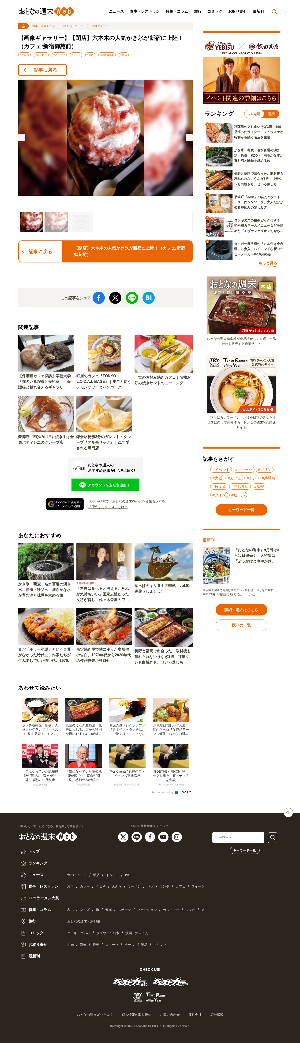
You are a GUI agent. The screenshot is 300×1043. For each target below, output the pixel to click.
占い (70, 910)
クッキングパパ (78, 933)
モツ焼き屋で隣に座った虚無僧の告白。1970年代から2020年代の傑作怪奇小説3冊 (103, 655)
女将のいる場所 (85, 583)
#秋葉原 (219, 486)
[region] (105, 156)
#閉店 (123, 54)
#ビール (238, 495)
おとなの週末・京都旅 (83, 921)
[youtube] (164, 836)
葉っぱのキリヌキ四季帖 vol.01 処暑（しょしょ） (162, 588)
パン (150, 886)
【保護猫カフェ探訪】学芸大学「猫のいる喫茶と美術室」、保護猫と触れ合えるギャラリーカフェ (44, 382)
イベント (112, 875)
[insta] (177, 836)
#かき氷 (24, 54)
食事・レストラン (145, 11)
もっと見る (268, 263)
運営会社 (195, 1015)
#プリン (76, 54)
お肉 (70, 945)
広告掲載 (216, 1015)
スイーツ (198, 886)
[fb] (150, 836)
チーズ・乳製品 (135, 945)
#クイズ (219, 495)
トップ (34, 851)
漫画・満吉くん (136, 933)
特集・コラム (177, 11)
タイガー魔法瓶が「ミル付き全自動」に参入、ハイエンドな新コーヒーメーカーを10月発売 (258, 249)
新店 (96, 875)
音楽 (108, 910)
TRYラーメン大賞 (43, 898)
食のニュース (77, 875)
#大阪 (217, 478)
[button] (21, 137)
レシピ (190, 910)
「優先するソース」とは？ (108, 507)
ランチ (164, 886)
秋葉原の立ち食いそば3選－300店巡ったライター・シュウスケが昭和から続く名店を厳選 (258, 132)
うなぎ (101, 886)
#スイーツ (59, 54)
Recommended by (162, 792)
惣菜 (96, 945)
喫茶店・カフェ (73, 26)
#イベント (221, 469)
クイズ (85, 910)
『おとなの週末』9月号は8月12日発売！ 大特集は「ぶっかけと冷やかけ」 (256, 555)
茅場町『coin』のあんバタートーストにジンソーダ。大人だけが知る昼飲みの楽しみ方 (258, 202)
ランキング (37, 863)
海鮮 (83, 945)
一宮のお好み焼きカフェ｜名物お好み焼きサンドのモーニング (163, 380)
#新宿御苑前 (107, 54)
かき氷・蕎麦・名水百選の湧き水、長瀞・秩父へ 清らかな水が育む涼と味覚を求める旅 (44, 589)
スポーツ (124, 910)
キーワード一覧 (244, 850)
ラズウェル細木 (107, 933)
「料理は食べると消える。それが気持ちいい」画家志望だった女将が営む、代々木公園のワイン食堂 (102, 594)
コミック (214, 11)
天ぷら (117, 886)
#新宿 (90, 54)
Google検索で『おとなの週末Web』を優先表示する (126, 501)
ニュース (116, 11)
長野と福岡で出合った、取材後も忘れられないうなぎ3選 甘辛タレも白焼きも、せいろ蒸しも (163, 656)
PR (127, 875)
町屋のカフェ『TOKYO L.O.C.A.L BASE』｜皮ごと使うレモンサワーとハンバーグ (103, 381)
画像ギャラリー (102, 26)
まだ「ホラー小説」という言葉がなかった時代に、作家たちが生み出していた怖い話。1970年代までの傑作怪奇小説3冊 (45, 655)
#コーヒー (41, 54)
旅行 (198, 11)
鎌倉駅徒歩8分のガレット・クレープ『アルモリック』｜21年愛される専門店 (103, 442)
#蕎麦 (259, 486)
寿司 (70, 886)
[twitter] (124, 836)
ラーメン (134, 886)
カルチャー (171, 910)
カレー (85, 886)
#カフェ (234, 478)
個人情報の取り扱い (136, 1015)
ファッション (147, 910)
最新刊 (258, 11)
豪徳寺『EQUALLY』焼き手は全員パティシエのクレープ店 (46, 439)
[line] (137, 836)
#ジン (251, 478)
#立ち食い (240, 486)
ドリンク (160, 945)
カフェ (180, 886)
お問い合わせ (170, 1015)
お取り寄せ (237, 11)
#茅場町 (268, 478)
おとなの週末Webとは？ (95, 1015)
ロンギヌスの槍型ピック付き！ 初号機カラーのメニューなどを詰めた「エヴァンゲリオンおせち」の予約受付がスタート (258, 225)
